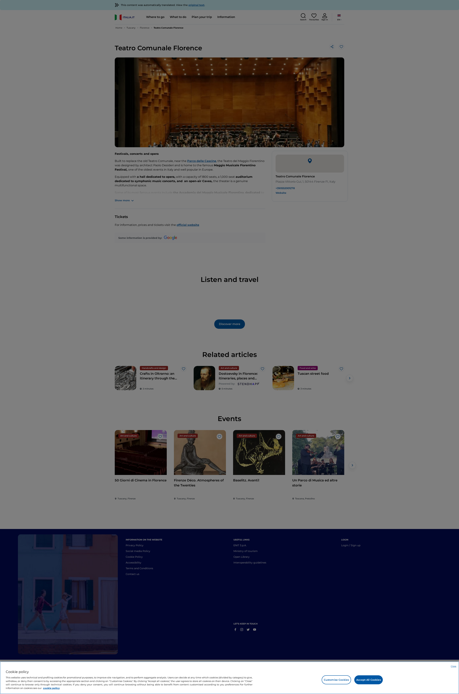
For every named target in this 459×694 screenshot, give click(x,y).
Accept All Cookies (368, 679)
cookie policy (51, 687)
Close (453, 666)
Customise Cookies (336, 679)
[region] (229, 677)
